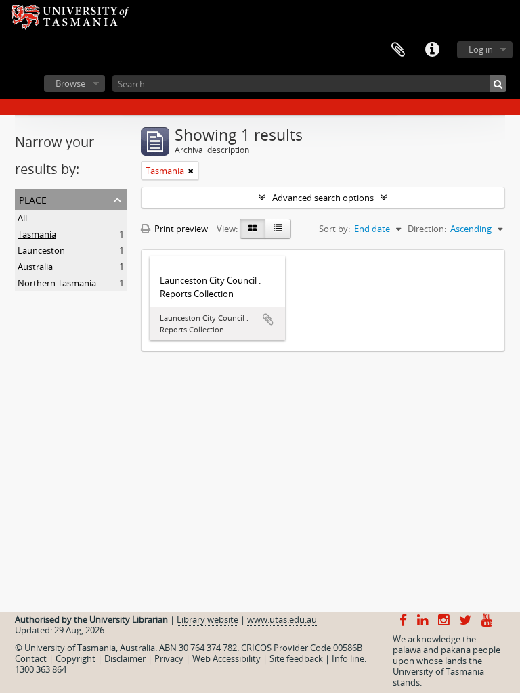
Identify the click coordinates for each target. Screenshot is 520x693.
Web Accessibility (226, 658)
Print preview (180, 229)
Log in (481, 49)
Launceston (41, 250)
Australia (35, 267)
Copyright (75, 658)
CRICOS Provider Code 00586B (301, 648)
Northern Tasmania (57, 283)
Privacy (168, 658)
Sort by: (334, 229)
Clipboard (398, 50)
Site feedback (296, 658)
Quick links (432, 50)
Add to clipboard (268, 319)
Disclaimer (125, 658)
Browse (70, 83)
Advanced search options (323, 198)
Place (33, 198)
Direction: (427, 229)
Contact (31, 658)
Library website (207, 619)
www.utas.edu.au (282, 619)
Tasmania (37, 234)
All (22, 218)
